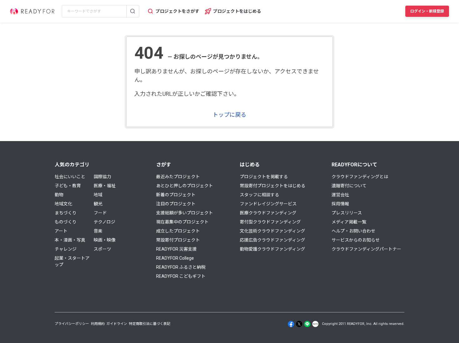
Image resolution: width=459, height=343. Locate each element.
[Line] (307, 324)
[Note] (315, 324)
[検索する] (132, 11)
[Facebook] (291, 324)
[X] (299, 324)
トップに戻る (229, 114)
